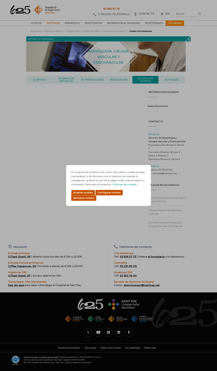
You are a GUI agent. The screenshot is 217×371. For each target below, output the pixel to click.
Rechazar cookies (83, 198)
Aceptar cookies (83, 192)
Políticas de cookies (124, 184)
